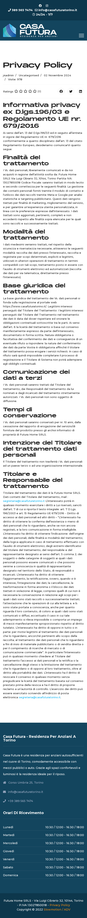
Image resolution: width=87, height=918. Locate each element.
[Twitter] (70, 91)
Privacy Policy (60, 905)
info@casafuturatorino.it (57, 10)
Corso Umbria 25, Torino (26, 782)
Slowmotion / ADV (57, 909)
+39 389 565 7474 (20, 801)
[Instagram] (47, 5)
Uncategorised (29, 75)
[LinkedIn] (80, 91)
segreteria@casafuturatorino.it (24, 500)
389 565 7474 (22, 10)
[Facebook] (40, 5)
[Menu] (81, 35)
